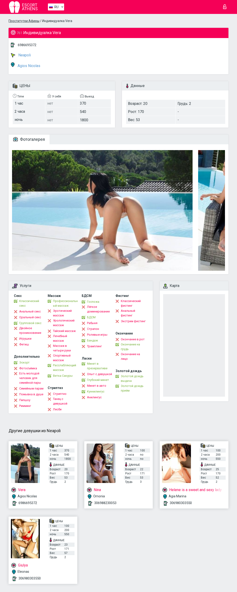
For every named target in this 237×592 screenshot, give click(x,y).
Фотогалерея (32, 139)
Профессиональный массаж (65, 303)
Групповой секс (30, 323)
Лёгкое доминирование (98, 309)
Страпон (93, 329)
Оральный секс (30, 317)
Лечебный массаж (60, 338)
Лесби (57, 409)
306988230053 (105, 503)
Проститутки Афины (24, 21)
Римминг (25, 406)
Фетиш (24, 344)
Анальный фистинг (128, 313)
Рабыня (92, 323)
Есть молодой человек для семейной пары (30, 378)
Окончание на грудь (130, 347)
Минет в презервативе (97, 366)
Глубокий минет (98, 380)
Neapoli (24, 55)
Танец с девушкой (60, 401)
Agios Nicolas (28, 66)
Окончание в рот (133, 339)
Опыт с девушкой (99, 374)
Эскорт (24, 362)
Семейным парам (31, 388)
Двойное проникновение (30, 330)
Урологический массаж (64, 323)
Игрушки (25, 338)
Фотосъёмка (28, 368)
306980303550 (181, 503)
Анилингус (94, 397)
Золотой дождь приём (132, 388)
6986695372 (27, 45)
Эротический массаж (62, 313)
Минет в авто (96, 385)
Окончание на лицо (130, 356)
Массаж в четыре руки (62, 348)
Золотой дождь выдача (132, 378)
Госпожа (93, 301)
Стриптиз (59, 394)
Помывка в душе (31, 394)
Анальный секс (30, 311)
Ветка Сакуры (63, 375)
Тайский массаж (64, 331)
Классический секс (29, 303)
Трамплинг (94, 346)
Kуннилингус (95, 391)
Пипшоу (24, 400)
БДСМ (91, 317)
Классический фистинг (131, 303)
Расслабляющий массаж (64, 368)
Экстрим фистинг (133, 321)
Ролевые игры (97, 334)
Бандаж (92, 340)
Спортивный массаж (62, 358)
